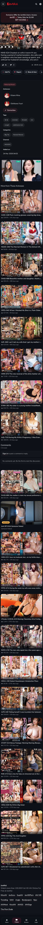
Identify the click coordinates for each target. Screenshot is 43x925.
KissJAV (13, 904)
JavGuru (12, 895)
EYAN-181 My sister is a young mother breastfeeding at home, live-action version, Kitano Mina (21, 405)
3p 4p (6, 120)
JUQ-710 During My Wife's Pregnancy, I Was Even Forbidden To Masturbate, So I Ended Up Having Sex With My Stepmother (21, 437)
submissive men (18, 125)
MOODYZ (7, 144)
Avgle (17, 900)
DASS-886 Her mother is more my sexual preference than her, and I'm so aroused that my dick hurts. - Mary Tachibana (21, 495)
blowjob (24, 120)
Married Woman (18, 135)
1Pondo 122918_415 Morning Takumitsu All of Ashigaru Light (21, 619)
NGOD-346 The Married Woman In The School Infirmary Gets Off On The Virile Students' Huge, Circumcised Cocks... (21, 247)
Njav (35, 900)
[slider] (19, 47)
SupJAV (20, 895)
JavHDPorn (29, 895)
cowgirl (7, 125)
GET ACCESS (20, 20)
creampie (15, 120)
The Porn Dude (7, 909)
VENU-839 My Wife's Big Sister (13, 805)
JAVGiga (28, 904)
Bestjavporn (27, 900)
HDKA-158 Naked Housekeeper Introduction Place (19, 681)
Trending (4, 900)
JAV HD (38, 895)
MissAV (4, 895)
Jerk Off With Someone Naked (12, 526)
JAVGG (20, 904)
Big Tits (7, 135)
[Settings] (40, 4)
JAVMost (4, 904)
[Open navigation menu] (3, 4)
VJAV (12, 900)
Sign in (5, 453)
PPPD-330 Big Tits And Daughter (13, 836)
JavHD (12, 17)
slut (32, 120)
